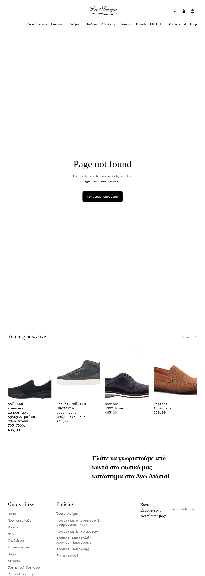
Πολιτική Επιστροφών (77, 531)
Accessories (19, 547)
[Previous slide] (11, 372)
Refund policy (21, 574)
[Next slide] (48, 372)
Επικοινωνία (68, 556)
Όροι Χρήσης (68, 514)
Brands (14, 561)
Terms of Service (24, 567)
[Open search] (175, 11)
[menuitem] (37, 24)
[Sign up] (193, 509)
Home (12, 514)
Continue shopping (102, 196)
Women (13, 527)
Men (11, 534)
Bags (12, 554)
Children (16, 540)
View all (190, 337)
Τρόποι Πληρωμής (72, 549)
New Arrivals (20, 520)
